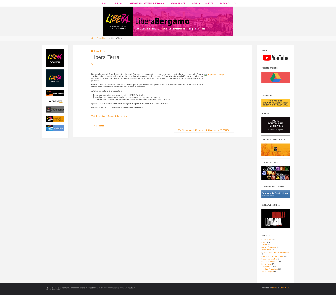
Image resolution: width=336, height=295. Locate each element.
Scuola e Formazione (269, 269)
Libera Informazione (269, 247)
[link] (235, 3)
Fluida (274, 288)
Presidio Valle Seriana (269, 261)
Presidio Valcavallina (269, 259)
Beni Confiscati (267, 240)
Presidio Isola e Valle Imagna (272, 256)
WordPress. (285, 288)
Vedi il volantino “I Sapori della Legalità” (109, 116)
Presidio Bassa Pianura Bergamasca (275, 252)
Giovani (264, 245)
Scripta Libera (266, 266)
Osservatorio (266, 250)
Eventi (263, 242)
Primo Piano (102, 38)
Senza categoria (267, 271)
